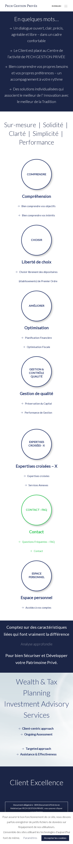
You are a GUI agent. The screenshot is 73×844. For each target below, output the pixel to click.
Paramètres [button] (30, 837)
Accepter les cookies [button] (55, 837)
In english (56, 6)
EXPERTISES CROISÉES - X (37, 443)
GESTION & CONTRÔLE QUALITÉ (36, 372)
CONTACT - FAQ (36, 509)
